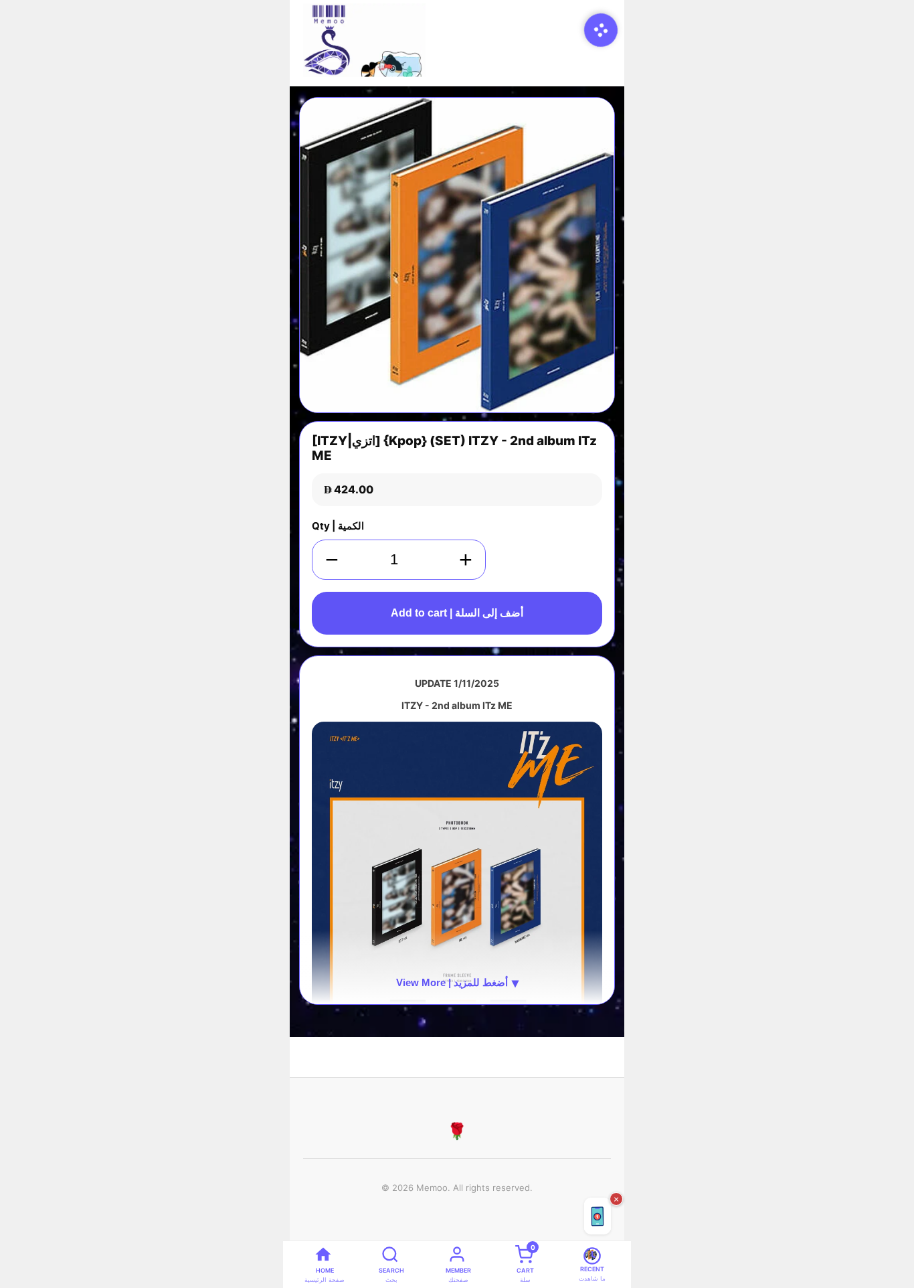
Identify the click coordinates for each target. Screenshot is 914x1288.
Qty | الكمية (338, 525)
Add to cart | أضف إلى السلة (457, 613)
